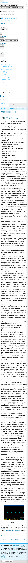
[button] (5, 84)
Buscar (2, 561)
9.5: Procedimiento (12, 525)
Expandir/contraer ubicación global (26, 108)
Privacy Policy (4, 554)
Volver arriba (3, 535)
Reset (2, 38)
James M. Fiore (9, 117)
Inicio (6, 108)
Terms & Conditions (11, 554)
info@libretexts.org (6, 557)
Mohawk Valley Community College (13, 118)
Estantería (14, 108)
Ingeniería (23, 108)
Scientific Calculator (7, 74)
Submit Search (4, 29)
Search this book (3, 24)
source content (17, 530)
